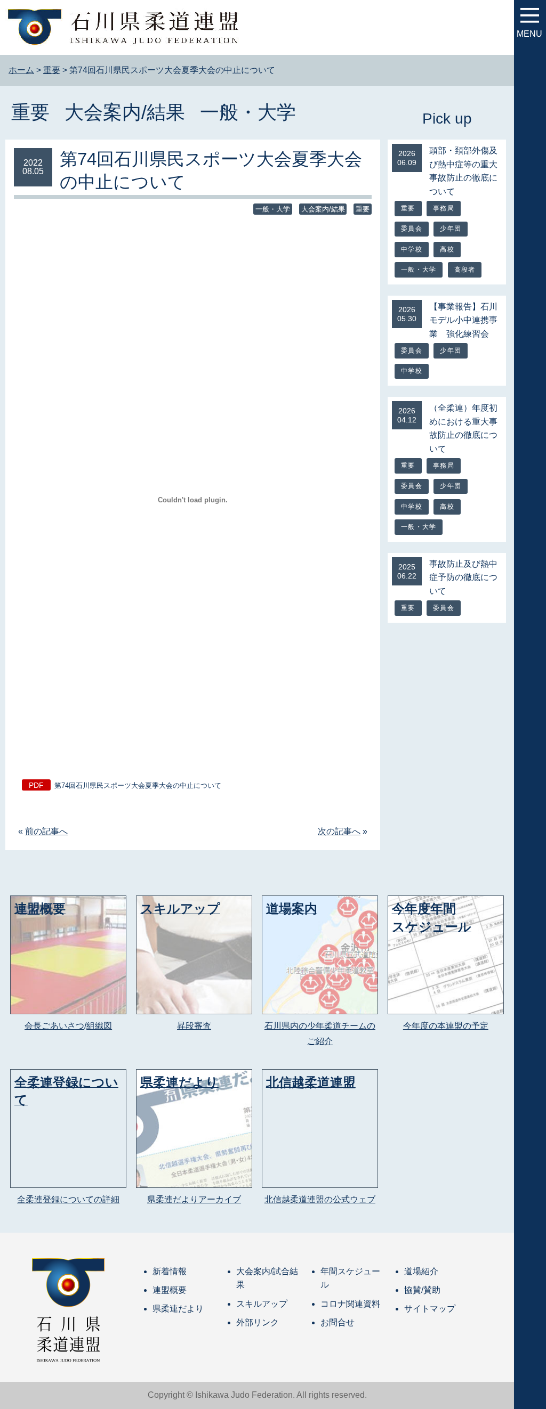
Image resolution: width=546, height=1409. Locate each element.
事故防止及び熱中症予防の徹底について (463, 577)
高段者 (465, 269)
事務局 (443, 208)
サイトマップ (429, 1308)
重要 (30, 112)
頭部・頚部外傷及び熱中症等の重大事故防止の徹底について (463, 171)
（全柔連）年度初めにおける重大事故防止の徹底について (463, 428)
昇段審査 (194, 1025)
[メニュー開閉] (529, 15)
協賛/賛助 (422, 1289)
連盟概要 (169, 1289)
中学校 (411, 249)
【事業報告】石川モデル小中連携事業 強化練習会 (463, 320)
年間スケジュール (350, 1278)
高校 (447, 249)
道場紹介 (421, 1271)
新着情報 (169, 1271)
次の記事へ (339, 831)
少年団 (450, 228)
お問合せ (337, 1322)
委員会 (411, 228)
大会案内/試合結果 (267, 1278)
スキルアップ (261, 1303)
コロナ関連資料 (350, 1303)
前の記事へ (46, 831)
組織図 (99, 1025)
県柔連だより (178, 1308)
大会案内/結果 (125, 112)
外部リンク (257, 1322)
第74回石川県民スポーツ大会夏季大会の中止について (137, 785)
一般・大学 (248, 112)
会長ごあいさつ (54, 1025)
